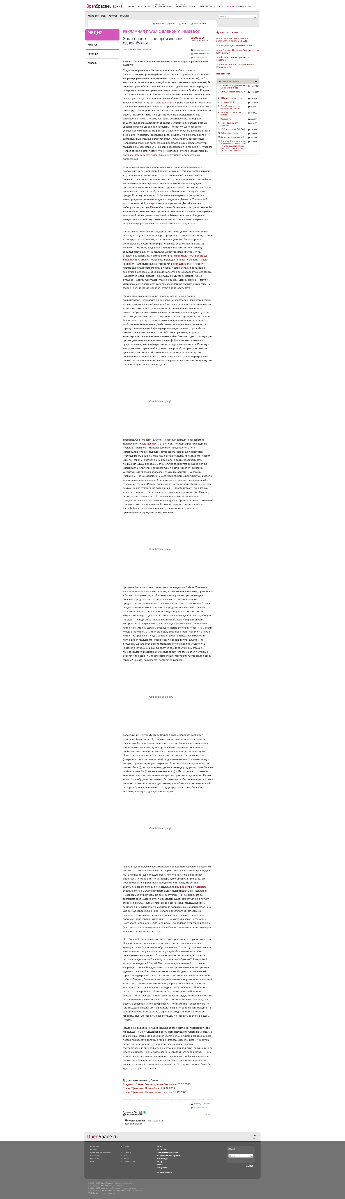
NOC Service (93, 1193)
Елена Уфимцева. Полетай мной (142, 1088)
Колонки (93, 54)
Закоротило (225, 119)
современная (163, 6)
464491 (253, 141)
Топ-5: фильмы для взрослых (229, 124)
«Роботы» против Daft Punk (232, 129)
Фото (126, 1155)
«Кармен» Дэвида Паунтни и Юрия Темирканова (233, 86)
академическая (185, 6)
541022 (253, 137)
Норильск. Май (227, 102)
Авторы (113, 16)
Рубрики (92, 63)
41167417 (254, 86)
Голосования (129, 1162)
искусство (144, 6)
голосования (200, 23)
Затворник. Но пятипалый (232, 137)
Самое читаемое (230, 81)
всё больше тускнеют (192, 886)
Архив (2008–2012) (96, 16)
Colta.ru (124, 16)
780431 (253, 133)
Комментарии (135, 1115)
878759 (253, 113)
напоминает (150, 943)
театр (219, 6)
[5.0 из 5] (192, 38)
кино (131, 6)
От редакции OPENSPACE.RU (236, 45)
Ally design (105, 1185)
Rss (251, 1166)
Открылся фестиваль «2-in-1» (233, 93)
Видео (126, 1158)
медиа (230, 6)
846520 (253, 119)
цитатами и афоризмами (166, 203)
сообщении (180, 263)
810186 (253, 123)
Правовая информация (100, 1152)
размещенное (164, 102)
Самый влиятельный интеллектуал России (230, 107)
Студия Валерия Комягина (112, 1190)
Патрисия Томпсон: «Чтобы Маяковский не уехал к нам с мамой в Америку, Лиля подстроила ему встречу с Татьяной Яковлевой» (233, 146)
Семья (143, 259)
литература (205, 6)
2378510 (254, 98)
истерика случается (146, 154)
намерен (178, 195)
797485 (253, 129)
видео (184, 23)
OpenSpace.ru (107, 1183)
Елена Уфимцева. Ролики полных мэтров (147, 1092)
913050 (253, 106)
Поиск (231, 1149)
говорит (201, 963)
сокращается (130, 235)
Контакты (94, 1158)
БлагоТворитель (177, 255)
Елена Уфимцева (132, 49)
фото (173, 23)
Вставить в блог (200, 57)
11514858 (254, 92)
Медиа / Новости (231, 32)
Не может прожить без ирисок (230, 113)
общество (244, 6)
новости (160, 23)
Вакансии (94, 1155)
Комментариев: (200, 50)
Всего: (209, 1114)
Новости (127, 1152)
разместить (171, 219)
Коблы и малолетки (229, 133)
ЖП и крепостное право (231, 98)
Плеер (126, 1146)
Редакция (94, 1146)
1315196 (254, 102)
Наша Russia (147, 443)
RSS (92, 1162)
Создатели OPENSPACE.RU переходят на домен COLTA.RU (233, 39)
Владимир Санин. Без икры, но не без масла (149, 1084)
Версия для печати (202, 1104)
